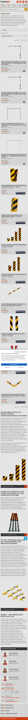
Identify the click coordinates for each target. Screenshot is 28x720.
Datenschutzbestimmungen (21, 351)
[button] (25, 538)
